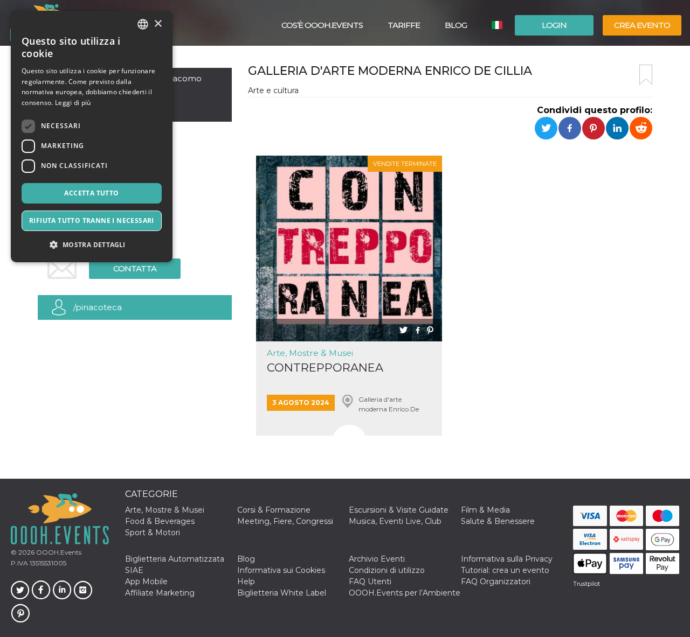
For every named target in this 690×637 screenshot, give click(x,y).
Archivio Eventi (377, 559)
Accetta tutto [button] (91, 193)
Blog (456, 25)
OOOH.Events (57, 552)
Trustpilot (586, 583)
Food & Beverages (160, 521)
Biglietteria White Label (281, 593)
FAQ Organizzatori (495, 581)
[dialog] (91, 136)
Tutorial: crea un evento (505, 570)
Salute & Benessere (498, 521)
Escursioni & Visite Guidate (398, 510)
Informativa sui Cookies (281, 570)
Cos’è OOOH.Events (322, 25)
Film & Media (485, 510)
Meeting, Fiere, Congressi (285, 521)
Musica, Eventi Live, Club (395, 521)
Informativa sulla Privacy (507, 559)
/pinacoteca (97, 307)
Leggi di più (73, 102)
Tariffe (404, 25)
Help (246, 581)
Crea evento (642, 25)
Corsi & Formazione (273, 510)
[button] (92, 244)
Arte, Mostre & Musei (310, 353)
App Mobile (146, 581)
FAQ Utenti (370, 581)
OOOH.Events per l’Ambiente (404, 593)
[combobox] (142, 24)
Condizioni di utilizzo (387, 570)
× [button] (158, 24)
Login (554, 25)
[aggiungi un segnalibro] (645, 75)
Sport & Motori (152, 532)
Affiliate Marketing (160, 593)
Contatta (134, 268)
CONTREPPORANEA (325, 367)
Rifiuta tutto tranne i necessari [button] (91, 220)
